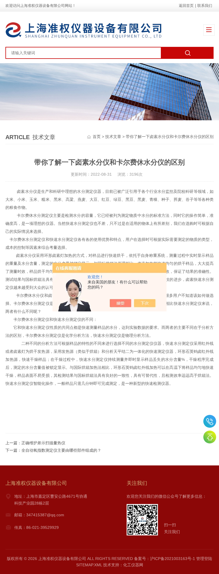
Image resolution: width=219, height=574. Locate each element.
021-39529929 (209, 421)
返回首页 (186, 5)
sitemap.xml (89, 565)
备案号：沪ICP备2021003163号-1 (164, 558)
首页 (97, 136)
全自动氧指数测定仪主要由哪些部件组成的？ (61, 450)
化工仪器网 (133, 565)
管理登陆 (204, 558)
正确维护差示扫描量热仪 (43, 443)
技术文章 (113, 136)
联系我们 (204, 5)
